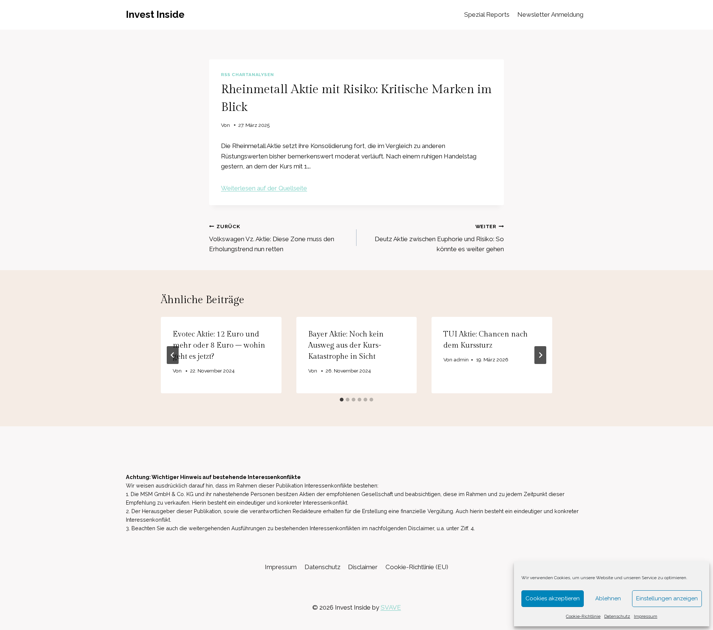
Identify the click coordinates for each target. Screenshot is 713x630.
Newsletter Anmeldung (550, 14)
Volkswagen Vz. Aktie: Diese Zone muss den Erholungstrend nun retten (271, 238)
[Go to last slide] (173, 355)
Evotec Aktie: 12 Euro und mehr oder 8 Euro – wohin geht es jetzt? (219, 345)
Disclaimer (363, 567)
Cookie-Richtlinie (583, 616)
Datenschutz (617, 616)
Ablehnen (608, 598)
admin (461, 359)
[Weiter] (540, 355)
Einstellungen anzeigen (667, 598)
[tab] (342, 399)
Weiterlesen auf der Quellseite (264, 188)
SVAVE (391, 607)
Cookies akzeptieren (552, 598)
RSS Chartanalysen (247, 74)
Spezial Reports (486, 14)
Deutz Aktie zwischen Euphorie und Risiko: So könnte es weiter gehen (439, 238)
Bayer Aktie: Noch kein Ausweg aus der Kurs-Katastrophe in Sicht (346, 345)
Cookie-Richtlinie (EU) (416, 567)
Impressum (645, 616)
